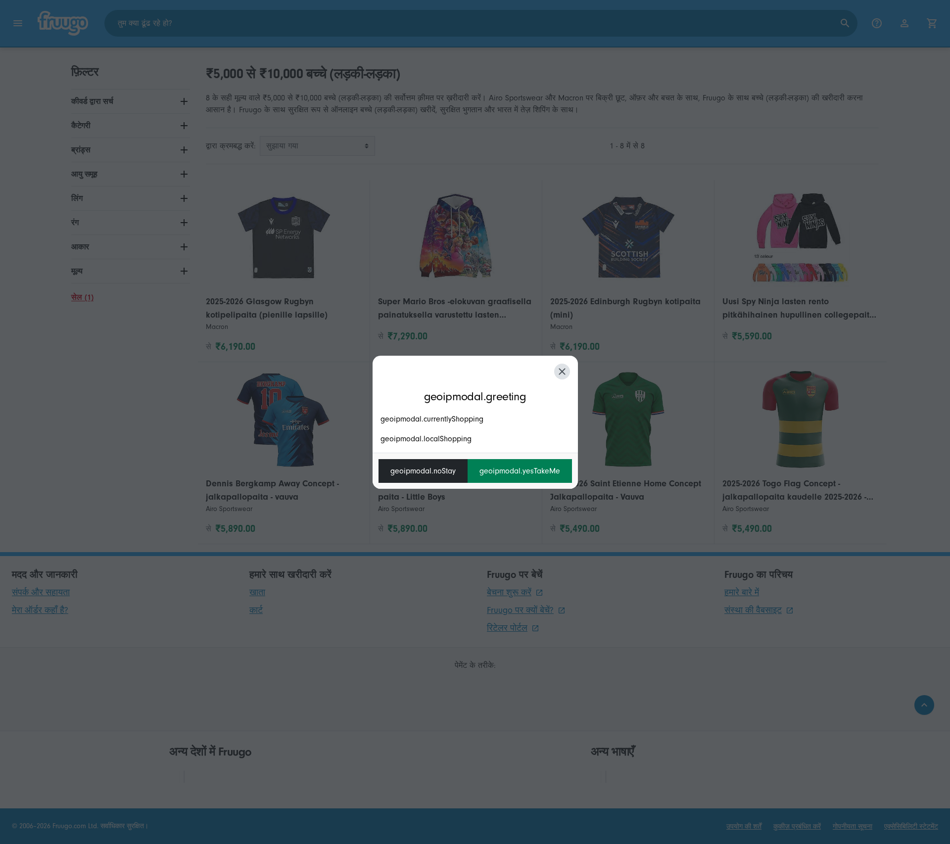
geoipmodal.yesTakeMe (519, 471)
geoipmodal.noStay (423, 471)
